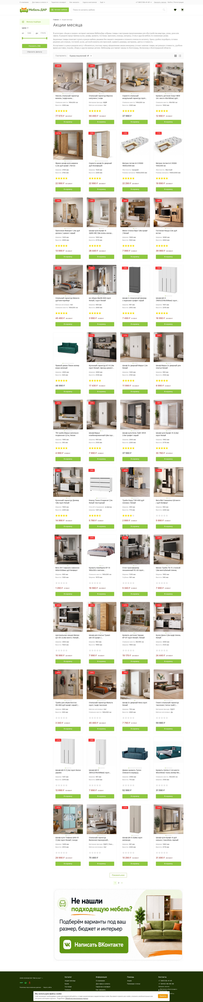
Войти (170, 2)
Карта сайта (47, 987)
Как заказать (74, 2)
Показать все (118, 875)
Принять (163, 996)
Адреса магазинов (90, 2)
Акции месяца (70, 981)
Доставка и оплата (103, 984)
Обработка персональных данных (76, 998)
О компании (24, 2)
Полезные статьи (133, 984)
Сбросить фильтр (34, 52)
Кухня (67, 984)
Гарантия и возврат (58, 2)
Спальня (68, 990)
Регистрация (178, 2)
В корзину (68, 122)
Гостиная (68, 987)
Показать (33, 46)
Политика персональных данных (30, 987)
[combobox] (119, 10)
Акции (129, 981)
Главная (56, 20)
